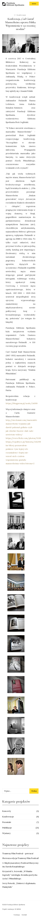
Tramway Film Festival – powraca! (17, 853)
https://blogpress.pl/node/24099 (21, 403)
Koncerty (6, 811)
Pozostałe (6, 822)
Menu (34, 4)
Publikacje (7, 828)
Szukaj (34, 791)
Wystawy (6, 833)
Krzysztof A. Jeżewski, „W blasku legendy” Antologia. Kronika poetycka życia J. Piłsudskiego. (19, 875)
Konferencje (21, 15)
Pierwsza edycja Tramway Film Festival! (20, 858)
